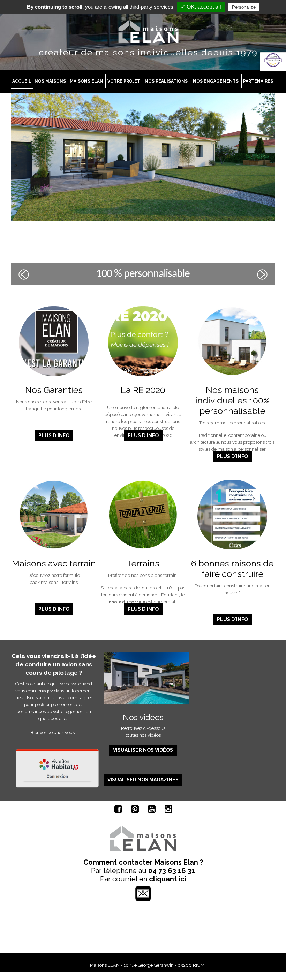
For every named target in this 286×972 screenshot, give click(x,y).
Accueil (21, 81)
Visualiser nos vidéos (143, 750)
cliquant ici (167, 879)
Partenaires (258, 81)
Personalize (244, 7)
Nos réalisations (166, 81)
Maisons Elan (86, 81)
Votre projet (123, 81)
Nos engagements (216, 81)
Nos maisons (50, 81)
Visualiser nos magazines (143, 779)
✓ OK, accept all (201, 7)
